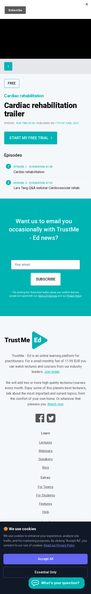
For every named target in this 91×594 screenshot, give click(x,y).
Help (45, 512)
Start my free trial (28, 138)
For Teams (45, 487)
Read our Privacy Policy (59, 545)
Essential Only (46, 572)
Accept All (45, 559)
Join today (52, 372)
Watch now (55, 404)
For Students (45, 495)
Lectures (45, 442)
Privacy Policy (74, 296)
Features (45, 504)
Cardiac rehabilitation (24, 95)
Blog (45, 468)
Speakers (46, 459)
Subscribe (45, 279)
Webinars (45, 451)
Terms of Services (47, 296)
